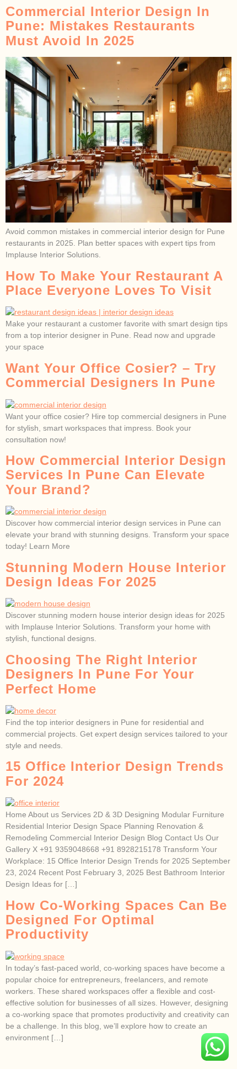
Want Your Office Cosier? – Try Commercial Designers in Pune (111, 375)
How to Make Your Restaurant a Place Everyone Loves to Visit (114, 283)
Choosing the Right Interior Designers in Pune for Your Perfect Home (101, 674)
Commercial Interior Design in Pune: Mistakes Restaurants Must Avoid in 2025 (108, 26)
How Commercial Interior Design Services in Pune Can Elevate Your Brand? (116, 475)
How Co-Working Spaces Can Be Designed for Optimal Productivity (116, 920)
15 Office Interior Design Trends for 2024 (115, 773)
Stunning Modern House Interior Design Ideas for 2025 (116, 574)
